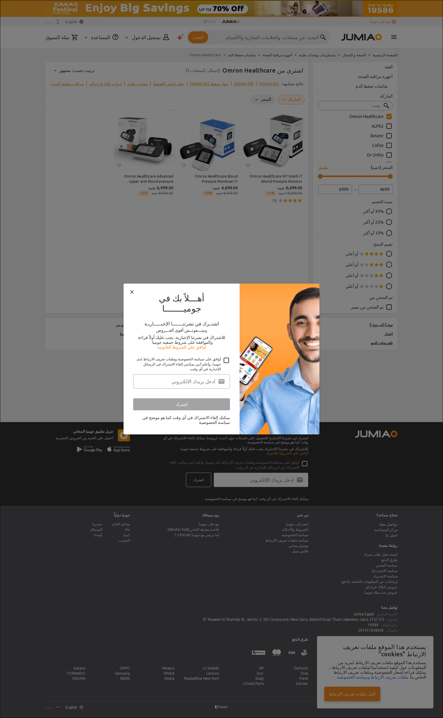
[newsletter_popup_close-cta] (132, 292)
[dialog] (221, 359)
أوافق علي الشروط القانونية (181, 347)
